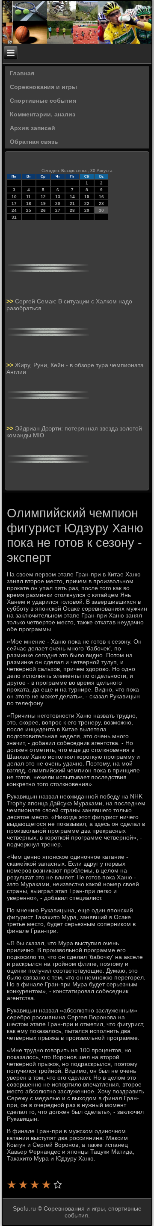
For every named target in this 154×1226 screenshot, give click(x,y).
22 (86, 203)
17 (14, 203)
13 (57, 196)
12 (43, 196)
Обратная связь (34, 141)
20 (57, 203)
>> (10, 301)
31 (14, 217)
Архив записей (32, 128)
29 (86, 210)
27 (57, 210)
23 (101, 203)
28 (72, 210)
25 (28, 210)
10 (14, 196)
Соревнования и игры (43, 86)
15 (86, 196)
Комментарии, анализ (42, 114)
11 (28, 196)
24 (14, 210)
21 (72, 203)
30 (101, 210)
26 (43, 210)
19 (43, 203)
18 (28, 203)
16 (101, 196)
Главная (22, 73)
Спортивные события (43, 100)
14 (72, 196)
